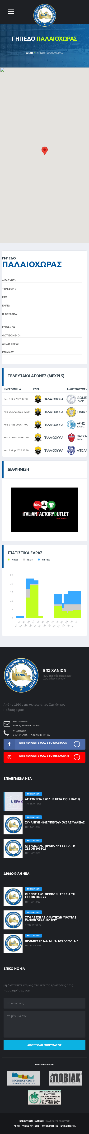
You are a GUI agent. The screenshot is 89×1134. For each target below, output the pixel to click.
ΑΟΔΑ (80, 439)
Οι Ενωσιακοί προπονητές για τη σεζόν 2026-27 (50, 847)
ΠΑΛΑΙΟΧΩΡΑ (53, 399)
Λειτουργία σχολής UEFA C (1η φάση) (52, 799)
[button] (45, 151)
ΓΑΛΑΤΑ (80, 401)
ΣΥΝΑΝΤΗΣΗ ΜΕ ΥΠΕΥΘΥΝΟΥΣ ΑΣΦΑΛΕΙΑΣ (55, 822)
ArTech (39, 1121)
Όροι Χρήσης (50, 1126)
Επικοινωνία (68, 1126)
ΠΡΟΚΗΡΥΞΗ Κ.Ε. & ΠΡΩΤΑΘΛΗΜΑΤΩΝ (51, 940)
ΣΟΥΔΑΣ (80, 427)
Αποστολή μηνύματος (44, 1045)
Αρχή (29, 53)
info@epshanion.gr (26, 725)
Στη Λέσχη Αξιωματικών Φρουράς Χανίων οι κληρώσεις (50, 919)
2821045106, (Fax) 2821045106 (31, 735)
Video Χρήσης (30, 1126)
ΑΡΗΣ (81, 423)
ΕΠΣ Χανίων (26, 1121)
